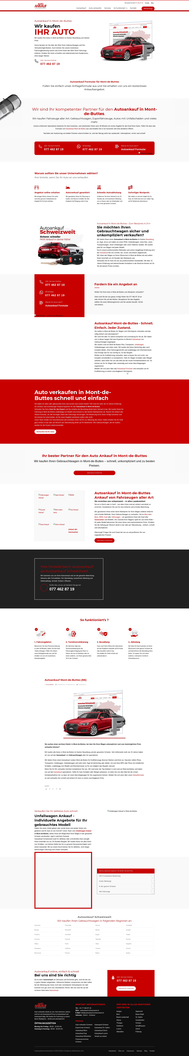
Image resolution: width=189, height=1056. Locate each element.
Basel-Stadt (140, 1014)
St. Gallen (139, 1017)
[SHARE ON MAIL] (59, 789)
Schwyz (138, 1023)
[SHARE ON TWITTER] (46, 789)
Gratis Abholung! (105, 881)
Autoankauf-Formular (125, 369)
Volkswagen (116, 517)
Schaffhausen (140, 1026)
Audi (105, 517)
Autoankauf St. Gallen (102, 1027)
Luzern (118, 1029)
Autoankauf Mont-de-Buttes (76, 129)
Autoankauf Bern (81, 1030)
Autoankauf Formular (133, 149)
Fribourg (138, 1031)
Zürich (138, 1029)
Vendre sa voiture (100, 1036)
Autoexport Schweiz (101, 1024)
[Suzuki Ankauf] (44, 515)
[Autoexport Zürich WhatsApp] (79, 146)
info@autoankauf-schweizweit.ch (92, 1013)
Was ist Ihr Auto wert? (129, 146)
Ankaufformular (138, 775)
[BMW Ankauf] (74, 501)
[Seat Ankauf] (44, 530)
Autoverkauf (53, 990)
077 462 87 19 (139, 3)
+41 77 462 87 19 (85, 1008)
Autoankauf (104, 253)
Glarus (118, 1020)
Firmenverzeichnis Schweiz (82, 1040)
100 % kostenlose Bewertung (109, 876)
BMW (101, 517)
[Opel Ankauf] (59, 501)
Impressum (130, 1051)
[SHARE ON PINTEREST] (56, 789)
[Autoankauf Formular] (117, 146)
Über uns (121, 1051)
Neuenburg (150, 239)
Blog (152, 3)
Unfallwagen (139, 345)
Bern (118, 1014)
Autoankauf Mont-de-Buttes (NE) (66, 679)
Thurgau (119, 1023)
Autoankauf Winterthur (83, 1036)
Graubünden (140, 1020)
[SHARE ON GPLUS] (53, 789)
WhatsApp (87, 146)
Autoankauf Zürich (100, 1030)
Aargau (119, 1011)
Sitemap (139, 1051)
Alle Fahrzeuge (104, 892)
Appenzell (139, 1011)
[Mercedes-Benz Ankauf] (59, 515)
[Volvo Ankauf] (59, 530)
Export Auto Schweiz (83, 1027)
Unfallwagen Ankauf (83, 831)
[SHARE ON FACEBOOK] (49, 789)
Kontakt (147, 3)
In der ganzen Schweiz (107, 886)
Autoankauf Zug (81, 1033)
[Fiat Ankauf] (74, 515)
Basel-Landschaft (122, 1017)
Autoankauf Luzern (101, 1033)
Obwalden (120, 1031)
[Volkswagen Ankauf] (44, 501)
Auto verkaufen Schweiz (84, 1024)
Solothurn (119, 1026)
